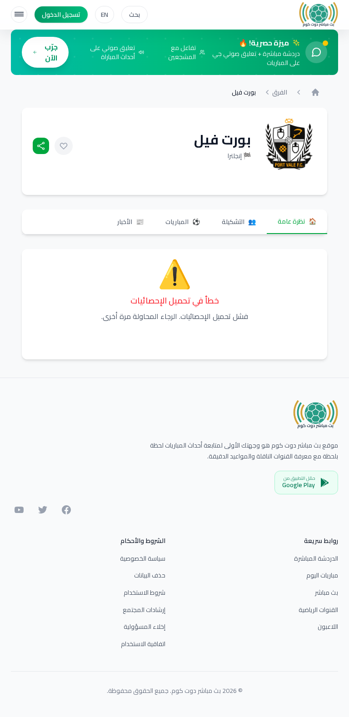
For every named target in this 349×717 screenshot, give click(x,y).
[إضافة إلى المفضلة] (64, 146)
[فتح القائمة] (19, 14)
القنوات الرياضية (318, 610)
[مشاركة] (41, 146)
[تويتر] (43, 510)
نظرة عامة (297, 221)
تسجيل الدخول (61, 14)
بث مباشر (326, 592)
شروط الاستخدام (144, 592)
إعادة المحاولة (174, 339)
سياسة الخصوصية (142, 558)
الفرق (279, 92)
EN (104, 14)
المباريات (182, 222)
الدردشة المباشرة (316, 558)
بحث (134, 14)
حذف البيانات (149, 575)
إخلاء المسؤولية (144, 626)
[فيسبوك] (66, 510)
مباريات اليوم (322, 575)
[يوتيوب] (19, 510)
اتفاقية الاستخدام (143, 644)
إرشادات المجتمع (144, 610)
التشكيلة (239, 222)
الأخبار (130, 222)
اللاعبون (328, 626)
